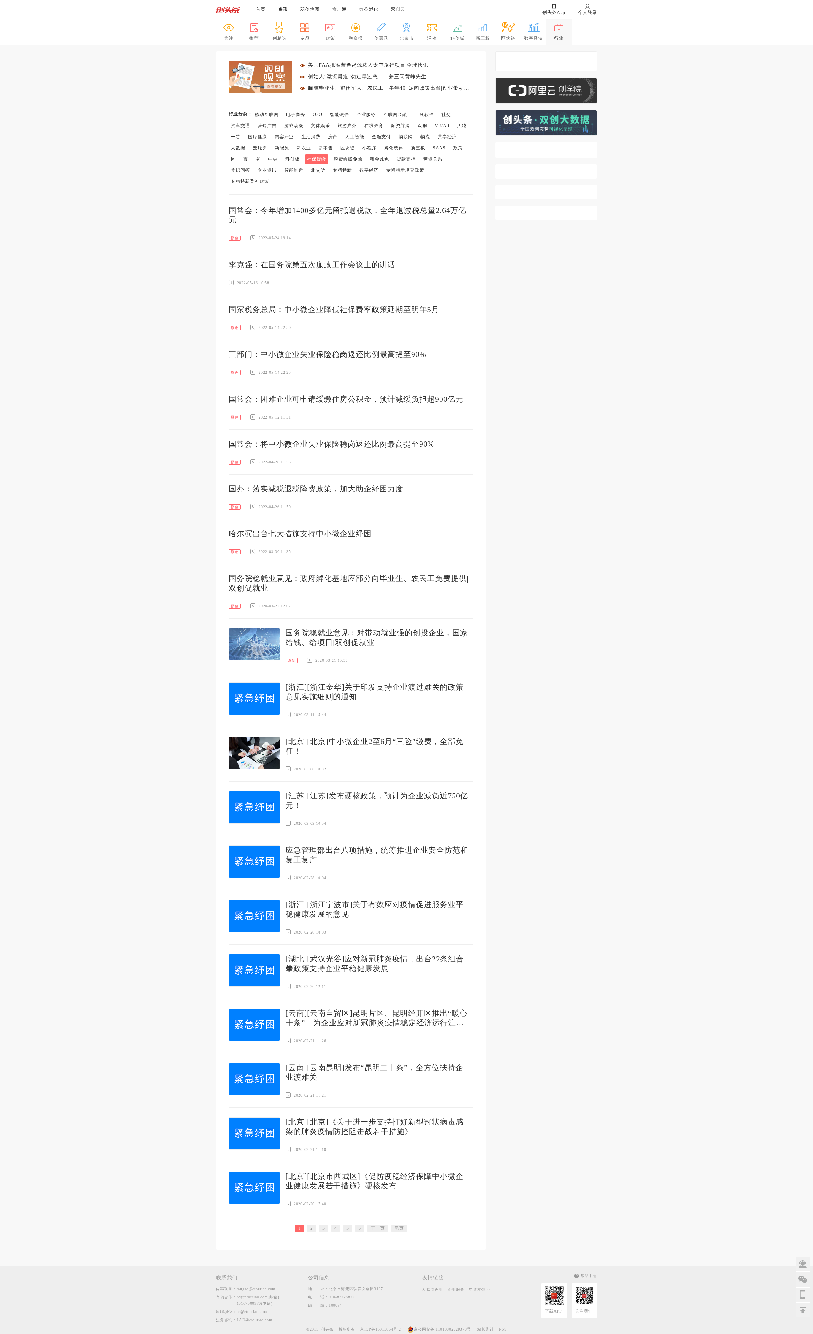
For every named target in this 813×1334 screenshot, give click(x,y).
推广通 (339, 9)
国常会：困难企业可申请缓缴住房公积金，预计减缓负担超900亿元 (346, 399)
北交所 (318, 170)
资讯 (283, 9)
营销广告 (267, 125)
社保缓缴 (316, 159)
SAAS (439, 148)
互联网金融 (395, 114)
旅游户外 (347, 125)
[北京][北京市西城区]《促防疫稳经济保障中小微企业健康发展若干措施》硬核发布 (375, 1181)
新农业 (304, 148)
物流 (425, 136)
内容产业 (284, 136)
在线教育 (373, 125)
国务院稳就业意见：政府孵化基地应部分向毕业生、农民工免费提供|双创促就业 (349, 583)
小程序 (369, 148)
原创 (235, 238)
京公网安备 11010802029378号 (442, 1329)
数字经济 (369, 170)
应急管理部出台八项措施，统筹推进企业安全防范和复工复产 (377, 855)
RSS (503, 1329)
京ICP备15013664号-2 (380, 1329)
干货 (235, 136)
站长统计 (485, 1329)
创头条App (553, 12)
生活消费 (310, 136)
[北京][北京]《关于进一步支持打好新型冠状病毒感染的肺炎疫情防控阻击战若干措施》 (375, 1127)
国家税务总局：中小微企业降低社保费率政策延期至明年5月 (334, 309)
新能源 (282, 148)
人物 (462, 125)
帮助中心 (589, 1276)
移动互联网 (267, 114)
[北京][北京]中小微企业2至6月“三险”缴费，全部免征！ (375, 746)
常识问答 (240, 170)
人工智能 (354, 136)
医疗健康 (257, 136)
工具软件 (424, 114)
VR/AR (442, 125)
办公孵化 (368, 9)
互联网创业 (432, 1289)
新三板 (418, 148)
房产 (333, 136)
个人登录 (587, 12)
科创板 (292, 159)
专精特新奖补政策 (250, 181)
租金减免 (379, 159)
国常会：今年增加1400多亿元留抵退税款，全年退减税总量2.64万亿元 (347, 215)
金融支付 (381, 136)
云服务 (260, 148)
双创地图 (309, 9)
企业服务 (366, 114)
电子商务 (295, 114)
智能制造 (293, 170)
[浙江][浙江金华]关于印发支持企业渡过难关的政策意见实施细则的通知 (375, 692)
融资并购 (400, 125)
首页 (260, 9)
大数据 (238, 148)
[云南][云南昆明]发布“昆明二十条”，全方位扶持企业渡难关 (374, 1072)
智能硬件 (339, 114)
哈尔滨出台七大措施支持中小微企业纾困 (300, 534)
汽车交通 (240, 125)
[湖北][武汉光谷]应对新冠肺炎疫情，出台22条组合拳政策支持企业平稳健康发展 (375, 964)
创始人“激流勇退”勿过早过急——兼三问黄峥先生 (367, 76)
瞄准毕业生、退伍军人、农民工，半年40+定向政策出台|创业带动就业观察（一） (390, 88)
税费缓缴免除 (348, 159)
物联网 (406, 136)
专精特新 (342, 170)
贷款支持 (406, 159)
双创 (422, 125)
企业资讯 (267, 170)
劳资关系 (432, 159)
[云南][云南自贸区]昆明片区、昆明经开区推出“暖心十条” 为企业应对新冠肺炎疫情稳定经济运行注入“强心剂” (376, 1018)
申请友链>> (480, 1289)
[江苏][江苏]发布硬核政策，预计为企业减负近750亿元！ (377, 801)
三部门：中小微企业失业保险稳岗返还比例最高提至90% (327, 354)
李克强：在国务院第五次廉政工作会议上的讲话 (312, 265)
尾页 (399, 1228)
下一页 (378, 1228)
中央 (273, 159)
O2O (317, 114)
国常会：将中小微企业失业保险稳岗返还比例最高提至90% (331, 444)
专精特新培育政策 (405, 170)
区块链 (347, 148)
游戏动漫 (293, 125)
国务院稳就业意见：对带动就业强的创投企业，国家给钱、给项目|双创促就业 (377, 637)
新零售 (326, 148)
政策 (458, 148)
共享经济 (447, 136)
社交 (446, 114)
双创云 (398, 9)
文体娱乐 (320, 125)
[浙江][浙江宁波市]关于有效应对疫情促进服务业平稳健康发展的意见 (375, 909)
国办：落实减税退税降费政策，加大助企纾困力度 (316, 489)
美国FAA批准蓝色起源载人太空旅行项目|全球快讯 (368, 65)
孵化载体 (393, 148)
